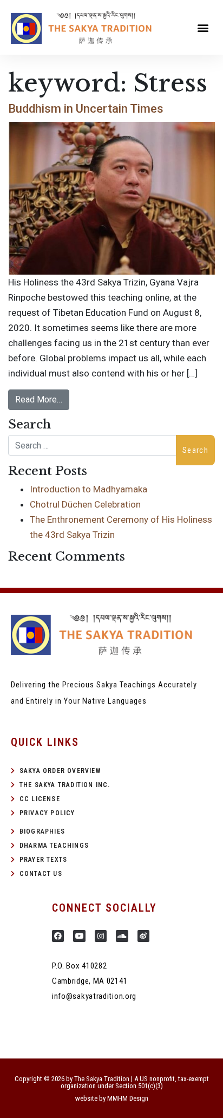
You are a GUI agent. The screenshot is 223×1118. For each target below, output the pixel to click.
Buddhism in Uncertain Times (85, 108)
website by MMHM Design (111, 1098)
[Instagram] (101, 936)
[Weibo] (143, 936)
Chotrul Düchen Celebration (85, 504)
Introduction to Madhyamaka (88, 489)
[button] (203, 27)
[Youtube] (79, 936)
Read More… (38, 399)
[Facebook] (58, 936)
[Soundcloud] (122, 936)
